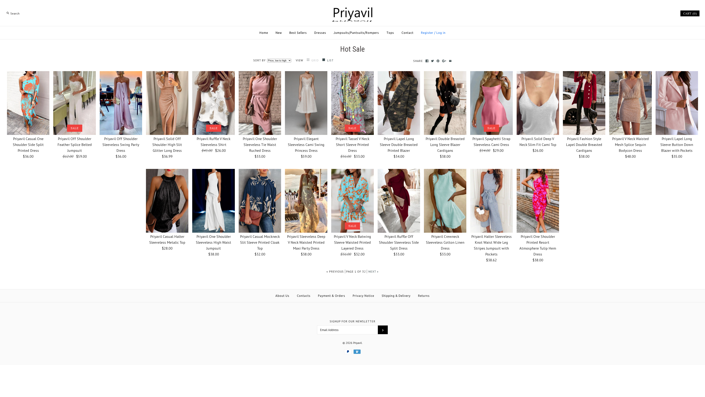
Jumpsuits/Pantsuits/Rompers (356, 32)
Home (263, 32)
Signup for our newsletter (352, 321)
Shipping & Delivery (396, 295)
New (279, 32)
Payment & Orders (331, 295)
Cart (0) (690, 13)
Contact (407, 32)
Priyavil (357, 343)
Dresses (320, 32)
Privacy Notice (363, 295)
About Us (282, 295)
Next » (373, 271)
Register (427, 32)
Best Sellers (298, 32)
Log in (441, 32)
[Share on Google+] (444, 61)
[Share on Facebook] (427, 61)
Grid (315, 60)
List (330, 60)
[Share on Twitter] (432, 61)
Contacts (303, 295)
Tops (390, 32)
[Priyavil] (352, 6)
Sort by (259, 60)
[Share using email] (450, 61)
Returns (424, 295)
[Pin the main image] (438, 61)
